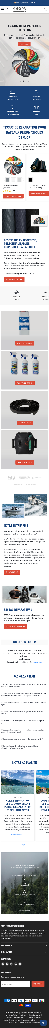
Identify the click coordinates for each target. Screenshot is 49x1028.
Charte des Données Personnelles (31, 1013)
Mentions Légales (11, 1015)
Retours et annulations (30, 1020)
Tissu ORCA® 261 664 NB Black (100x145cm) (37, 186)
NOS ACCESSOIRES (24, 43)
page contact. (37, 662)
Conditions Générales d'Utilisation (30, 1015)
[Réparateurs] (12, 110)
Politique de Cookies (11, 1013)
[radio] (7, 179)
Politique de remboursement (11, 1020)
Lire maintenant (16, 834)
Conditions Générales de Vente (15, 1018)
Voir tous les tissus (14, 280)
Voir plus (23, 845)
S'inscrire (38, 984)
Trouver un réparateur (15, 627)
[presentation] (23, 180)
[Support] (36, 95)
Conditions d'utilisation (34, 1018)
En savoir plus (12, 572)
